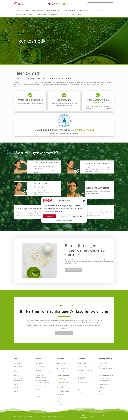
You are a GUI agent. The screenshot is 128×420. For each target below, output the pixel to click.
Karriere (64, 14)
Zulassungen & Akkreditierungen (40, 376)
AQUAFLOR (98, 102)
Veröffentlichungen (41, 14)
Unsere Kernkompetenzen (34, 10)
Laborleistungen (83, 10)
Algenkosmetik (96, 10)
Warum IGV (18, 367)
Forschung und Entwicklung (23, 14)
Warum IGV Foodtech (84, 367)
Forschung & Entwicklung (18, 380)
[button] (84, 201)
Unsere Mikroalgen (69, 10)
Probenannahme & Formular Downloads (42, 381)
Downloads (54, 14)
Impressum (69, 220)
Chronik (16, 375)
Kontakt (79, 14)
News (72, 14)
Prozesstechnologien (52, 10)
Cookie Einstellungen (60, 220)
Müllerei (80, 374)
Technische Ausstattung (85, 370)
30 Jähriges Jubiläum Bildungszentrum (105, 380)
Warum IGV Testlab (41, 367)
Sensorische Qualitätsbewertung (84, 378)
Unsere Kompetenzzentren (20, 371)
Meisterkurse (103, 372)
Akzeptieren (49, 216)
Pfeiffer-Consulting (84, 130)
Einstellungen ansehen (78, 216)
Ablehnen (64, 216)
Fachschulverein (104, 384)
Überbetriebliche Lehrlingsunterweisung (106, 367)
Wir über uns (19, 10)
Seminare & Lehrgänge (106, 375)
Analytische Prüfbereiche (39, 371)
